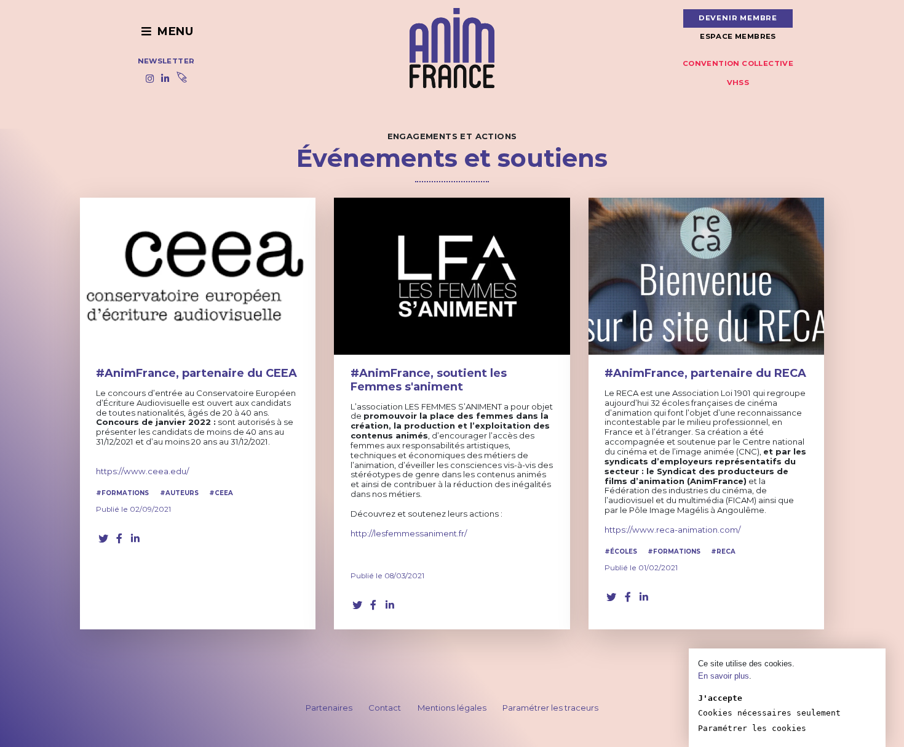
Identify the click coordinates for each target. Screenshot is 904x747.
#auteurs (179, 493)
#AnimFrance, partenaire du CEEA (196, 373)
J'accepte (720, 698)
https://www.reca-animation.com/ (673, 530)
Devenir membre (738, 18)
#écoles (621, 551)
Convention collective (738, 63)
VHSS (738, 82)
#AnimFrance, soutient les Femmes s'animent (429, 380)
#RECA (723, 551)
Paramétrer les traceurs (550, 708)
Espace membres (738, 36)
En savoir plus (723, 675)
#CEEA (221, 493)
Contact (384, 708)
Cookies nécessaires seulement (769, 712)
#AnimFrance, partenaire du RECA (705, 373)
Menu (173, 31)
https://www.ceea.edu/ (142, 471)
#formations (122, 493)
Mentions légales (452, 708)
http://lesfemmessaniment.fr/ (409, 533)
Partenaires (329, 708)
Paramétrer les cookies (752, 728)
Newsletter (166, 61)
